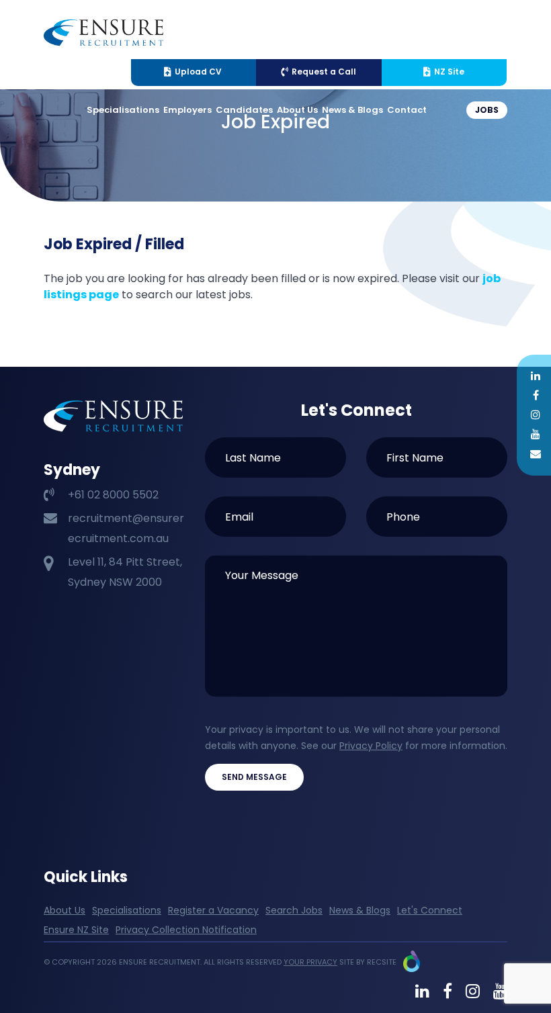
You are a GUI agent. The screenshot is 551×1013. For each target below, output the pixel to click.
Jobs (487, 110)
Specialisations (123, 109)
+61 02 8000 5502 (113, 494)
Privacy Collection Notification (186, 929)
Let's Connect (429, 910)
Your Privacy (310, 962)
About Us (297, 109)
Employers (187, 109)
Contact (407, 109)
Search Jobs (294, 910)
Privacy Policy (370, 745)
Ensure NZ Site (76, 929)
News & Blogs (352, 109)
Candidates (244, 109)
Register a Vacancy (213, 910)
